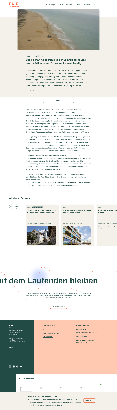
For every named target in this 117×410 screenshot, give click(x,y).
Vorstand (12, 351)
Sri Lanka (84, 90)
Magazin (87, 4)
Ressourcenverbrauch (54, 90)
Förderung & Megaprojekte (32, 90)
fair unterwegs (50, 4)
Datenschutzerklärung (53, 405)
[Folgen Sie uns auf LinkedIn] (10, 366)
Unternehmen (63, 90)
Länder (78, 4)
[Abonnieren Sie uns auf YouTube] (21, 366)
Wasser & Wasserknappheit (74, 90)
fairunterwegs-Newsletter (51, 333)
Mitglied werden (48, 337)
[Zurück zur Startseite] (14, 4)
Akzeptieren (89, 400)
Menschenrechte (44, 90)
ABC (95, 4)
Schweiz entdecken (65, 4)
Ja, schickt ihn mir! (58, 306)
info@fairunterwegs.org (17, 341)
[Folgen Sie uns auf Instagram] (14, 366)
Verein (11, 347)
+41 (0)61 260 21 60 (16, 339)
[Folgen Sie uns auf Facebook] (17, 366)
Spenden (46, 330)
